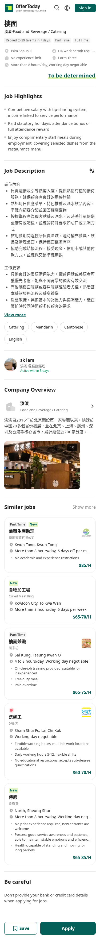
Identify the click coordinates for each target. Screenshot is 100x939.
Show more (84, 507)
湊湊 (24, 403)
